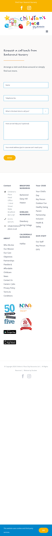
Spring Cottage (26, 225)
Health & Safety (39, 224)
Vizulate (34, 370)
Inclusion (39, 218)
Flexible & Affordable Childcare (8, 268)
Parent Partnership (41, 213)
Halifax (23, 243)
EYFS (38, 249)
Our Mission (9, 249)
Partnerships (9, 260)
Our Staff (39, 241)
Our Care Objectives (8, 255)
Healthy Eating (42, 207)
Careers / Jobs (9, 284)
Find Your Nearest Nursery (26, 2)
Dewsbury (24, 221)
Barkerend (24, 195)
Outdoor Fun (41, 203)
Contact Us (8, 280)
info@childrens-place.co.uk (12, 227)
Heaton (23, 202)
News (6, 276)
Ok (43, 530)
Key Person (40, 199)
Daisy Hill (24, 198)
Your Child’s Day (41, 193)
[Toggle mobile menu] (47, 31)
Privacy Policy (9, 288)
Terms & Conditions (8, 294)
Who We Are (9, 245)
